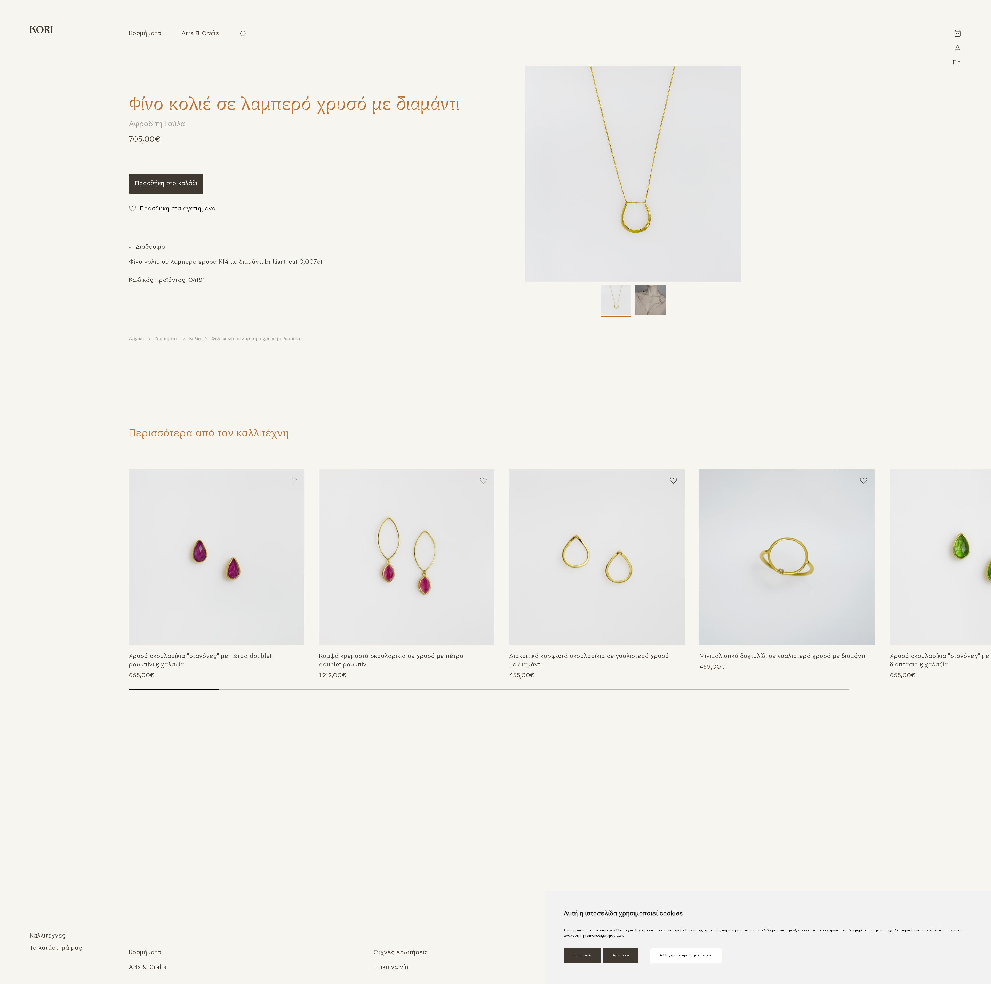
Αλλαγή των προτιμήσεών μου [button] (686, 955)
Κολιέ (195, 338)
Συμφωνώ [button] (582, 955)
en (957, 63)
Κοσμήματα (167, 338)
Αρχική (136, 338)
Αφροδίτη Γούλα (157, 124)
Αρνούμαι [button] (621, 955)
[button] (974, 555)
